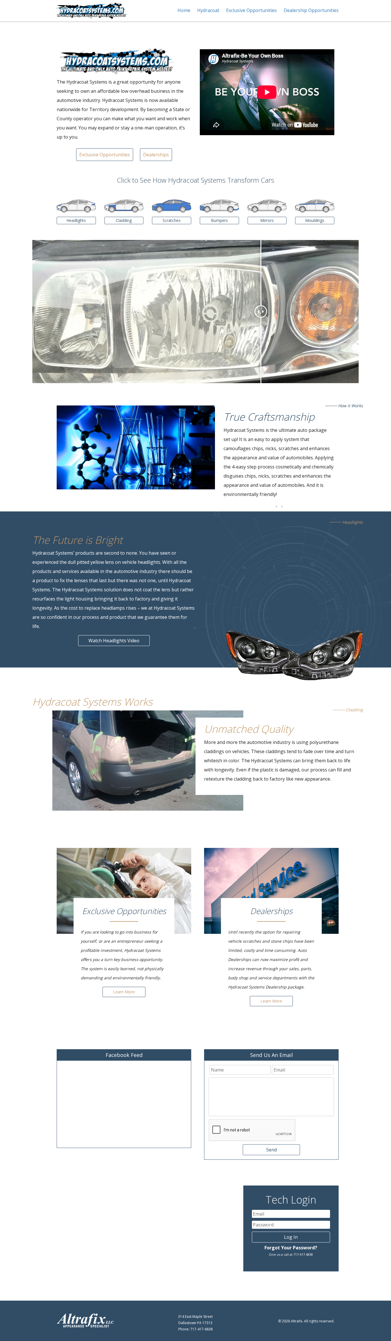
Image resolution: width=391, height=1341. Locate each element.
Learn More (124, 992)
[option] (136, 447)
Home (183, 10)
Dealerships (156, 154)
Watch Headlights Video (113, 640)
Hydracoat (208, 10)
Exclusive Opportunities (251, 10)
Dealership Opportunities (311, 10)
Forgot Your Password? (290, 1247)
